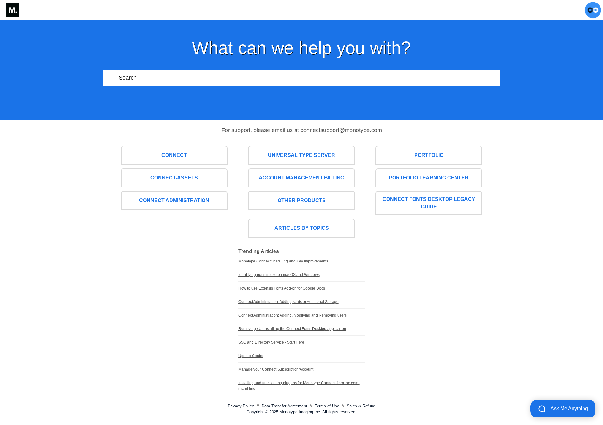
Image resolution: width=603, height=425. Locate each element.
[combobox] (309, 78)
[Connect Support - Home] (12, 10)
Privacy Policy (241, 406)
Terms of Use (327, 406)
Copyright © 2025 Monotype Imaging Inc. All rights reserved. (301, 412)
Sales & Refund (361, 406)
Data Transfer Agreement (284, 406)
